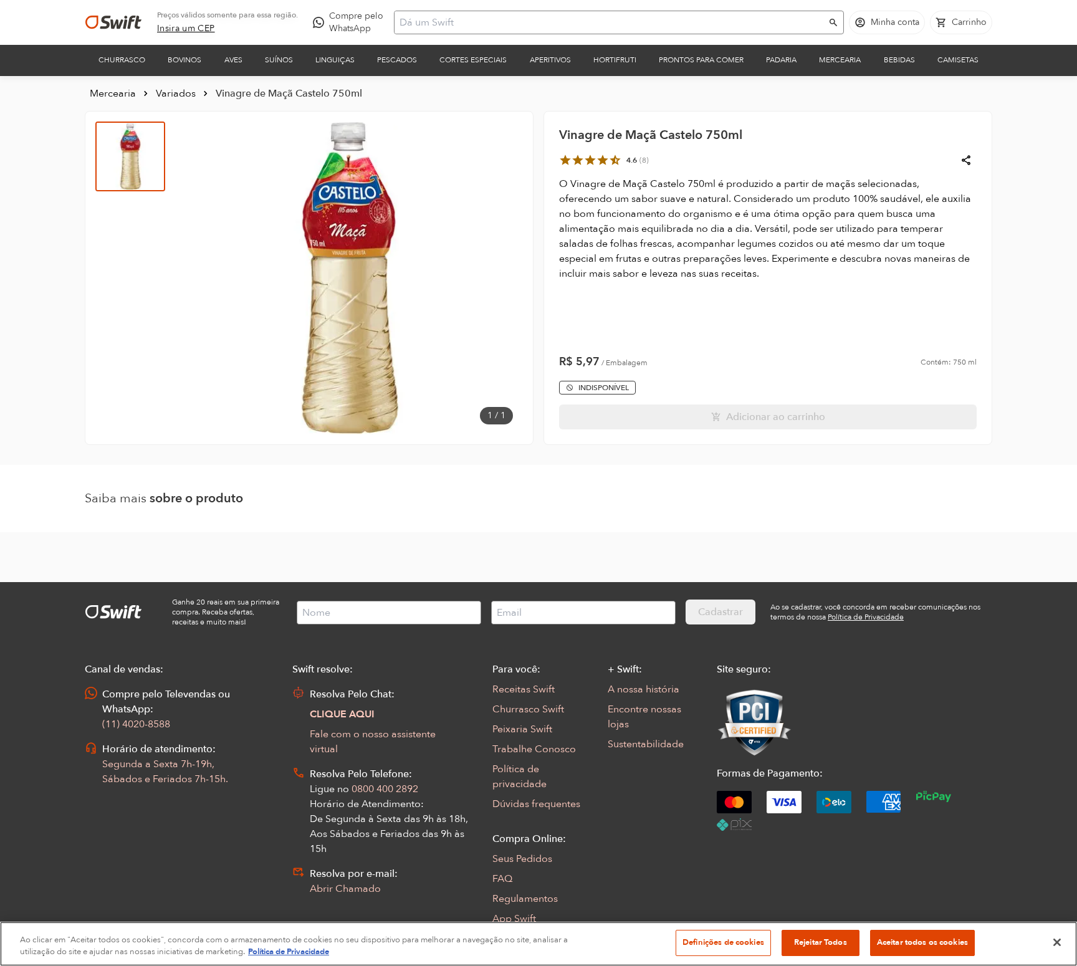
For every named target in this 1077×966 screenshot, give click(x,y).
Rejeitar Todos (820, 942)
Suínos (279, 60)
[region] (538, 944)
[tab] (130, 156)
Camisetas (958, 60)
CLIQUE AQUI (342, 714)
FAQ (502, 879)
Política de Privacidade (288, 952)
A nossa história (643, 689)
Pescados (397, 60)
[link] (186, 28)
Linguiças (335, 60)
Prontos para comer (701, 60)
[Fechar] (1057, 942)
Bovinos (184, 60)
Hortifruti (614, 60)
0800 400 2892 (385, 789)
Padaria (781, 60)
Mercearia (840, 60)
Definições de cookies (723, 942)
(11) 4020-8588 (136, 724)
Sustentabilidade (646, 744)
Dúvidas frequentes (536, 804)
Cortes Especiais (473, 60)
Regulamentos (525, 899)
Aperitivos (550, 60)
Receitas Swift (523, 689)
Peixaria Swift (522, 729)
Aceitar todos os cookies (922, 942)
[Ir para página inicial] (113, 22)
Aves (233, 60)
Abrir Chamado (345, 889)
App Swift (514, 918)
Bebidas (899, 60)
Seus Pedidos (522, 859)
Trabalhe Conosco (534, 749)
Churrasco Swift (528, 709)
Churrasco (121, 60)
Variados (176, 93)
